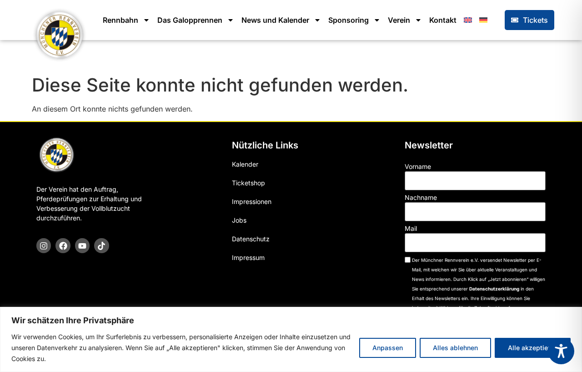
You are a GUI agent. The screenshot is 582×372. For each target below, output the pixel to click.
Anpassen (387, 348)
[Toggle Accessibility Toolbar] (561, 351)
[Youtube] (82, 245)
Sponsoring (348, 20)
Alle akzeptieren (532, 348)
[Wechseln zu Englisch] (468, 20)
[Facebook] (62, 245)
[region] (291, 339)
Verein (399, 20)
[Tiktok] (101, 245)
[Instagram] (43, 245)
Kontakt (443, 20)
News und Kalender (275, 20)
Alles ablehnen (455, 348)
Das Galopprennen (189, 20)
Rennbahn (120, 20)
